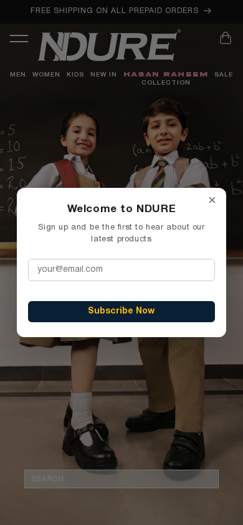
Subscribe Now (121, 311)
